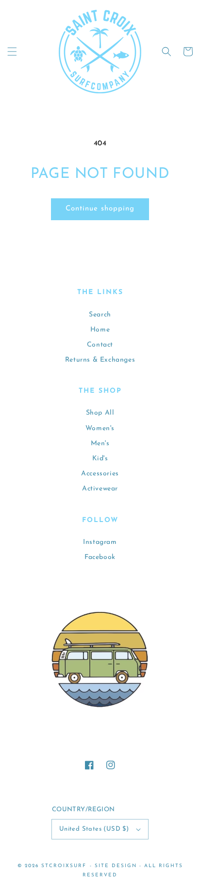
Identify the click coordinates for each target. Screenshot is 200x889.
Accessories (100, 473)
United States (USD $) (94, 829)
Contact (100, 345)
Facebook (100, 557)
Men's (100, 443)
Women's (100, 428)
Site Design (116, 866)
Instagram (100, 542)
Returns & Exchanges (100, 360)
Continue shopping (100, 208)
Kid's (100, 458)
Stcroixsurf (63, 866)
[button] (12, 51)
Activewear (100, 488)
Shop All (100, 413)
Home (100, 329)
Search (100, 314)
